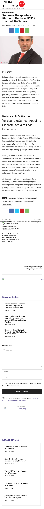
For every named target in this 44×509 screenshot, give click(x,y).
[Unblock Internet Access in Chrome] (34, 449)
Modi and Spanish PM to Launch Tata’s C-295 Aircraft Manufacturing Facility (15, 319)
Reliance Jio (18, 201)
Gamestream (12, 198)
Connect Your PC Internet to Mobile (16, 484)
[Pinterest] (22, 30)
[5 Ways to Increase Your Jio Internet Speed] (34, 498)
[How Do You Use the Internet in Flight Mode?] (34, 462)
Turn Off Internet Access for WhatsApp (16, 472)
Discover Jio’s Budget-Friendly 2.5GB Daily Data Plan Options (16, 332)
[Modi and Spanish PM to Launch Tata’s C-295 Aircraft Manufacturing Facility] (34, 319)
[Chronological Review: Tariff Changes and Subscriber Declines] (34, 307)
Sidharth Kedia (28, 201)
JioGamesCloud (31, 198)
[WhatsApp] (27, 30)
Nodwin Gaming (8, 201)
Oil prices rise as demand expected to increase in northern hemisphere (33, 268)
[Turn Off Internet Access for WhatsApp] (34, 474)
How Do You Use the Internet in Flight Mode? (15, 460)
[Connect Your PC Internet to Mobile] (34, 486)
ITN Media (7, 25)
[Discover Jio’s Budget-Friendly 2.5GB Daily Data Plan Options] (34, 333)
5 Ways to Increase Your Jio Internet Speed (16, 497)
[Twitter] (17, 30)
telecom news (7, 204)
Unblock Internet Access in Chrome (16, 448)
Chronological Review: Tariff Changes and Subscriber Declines (15, 306)
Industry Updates (8, 12)
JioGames (21, 198)
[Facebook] (11, 30)
